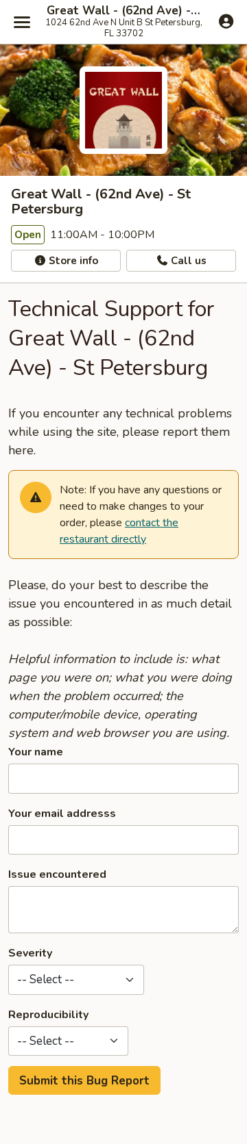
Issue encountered (57, 874)
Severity (30, 953)
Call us (187, 261)
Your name (35, 751)
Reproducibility (48, 1014)
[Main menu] (22, 22)
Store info (72, 261)
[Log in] (226, 21)
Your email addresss (62, 813)
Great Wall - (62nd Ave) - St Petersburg (123, 11)
